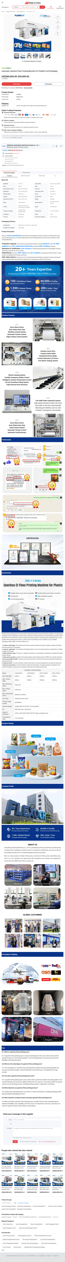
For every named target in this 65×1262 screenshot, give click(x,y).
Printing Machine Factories (24, 1235)
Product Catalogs (24, 1203)
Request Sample (28, 87)
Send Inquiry (16, 84)
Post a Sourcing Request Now (47, 1141)
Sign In (4, 165)
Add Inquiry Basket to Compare (32, 61)
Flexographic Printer (31, 11)
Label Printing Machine (21, 1224)
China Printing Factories (9, 1235)
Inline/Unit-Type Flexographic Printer (28, 1228)
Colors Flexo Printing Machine (47, 1239)
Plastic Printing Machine (36, 1224)
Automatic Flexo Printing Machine (30, 1243)
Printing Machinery (21, 11)
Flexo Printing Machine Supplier (10, 1243)
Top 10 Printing (6, 1247)
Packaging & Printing (10, 11)
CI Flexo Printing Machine (38, 1206)
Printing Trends (17, 1247)
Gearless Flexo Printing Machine (9, 1209)
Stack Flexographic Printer (9, 1228)
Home (3, 11)
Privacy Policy (56, 1255)
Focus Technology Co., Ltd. (22, 1255)
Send (15, 1141)
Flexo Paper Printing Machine (30, 1239)
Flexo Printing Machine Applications (10, 1206)
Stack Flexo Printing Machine (24, 1206)
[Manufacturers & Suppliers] (33, 2)
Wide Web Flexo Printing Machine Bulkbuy (34, 1247)
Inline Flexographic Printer (52, 1224)
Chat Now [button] (49, 84)
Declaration (48, 1255)
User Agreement (41, 1255)
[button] (58, 175)
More (3, 1250)
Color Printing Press (8, 1224)
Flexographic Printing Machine (24, 1209)
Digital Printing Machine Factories (11, 1239)
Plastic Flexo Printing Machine (48, 1243)
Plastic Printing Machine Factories (42, 1235)
